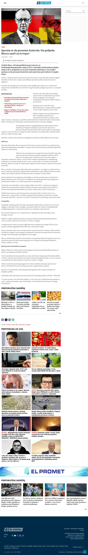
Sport (48, 546)
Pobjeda (28, 324)
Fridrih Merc (14, 324)
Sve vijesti (6, 546)
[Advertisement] (76, 29)
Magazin (52, 546)
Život (57, 546)
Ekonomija (29, 546)
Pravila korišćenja (79, 552)
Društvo (23, 546)
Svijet (3, 47)
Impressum (62, 552)
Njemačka (22, 324)
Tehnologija (7, 548)
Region (40, 546)
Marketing (70, 552)
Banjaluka (13, 546)
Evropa (8, 324)
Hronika (35, 546)
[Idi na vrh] (85, 552)
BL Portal (18, 552)
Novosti (18, 546)
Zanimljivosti (15, 548)
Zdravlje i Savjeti (63, 546)
